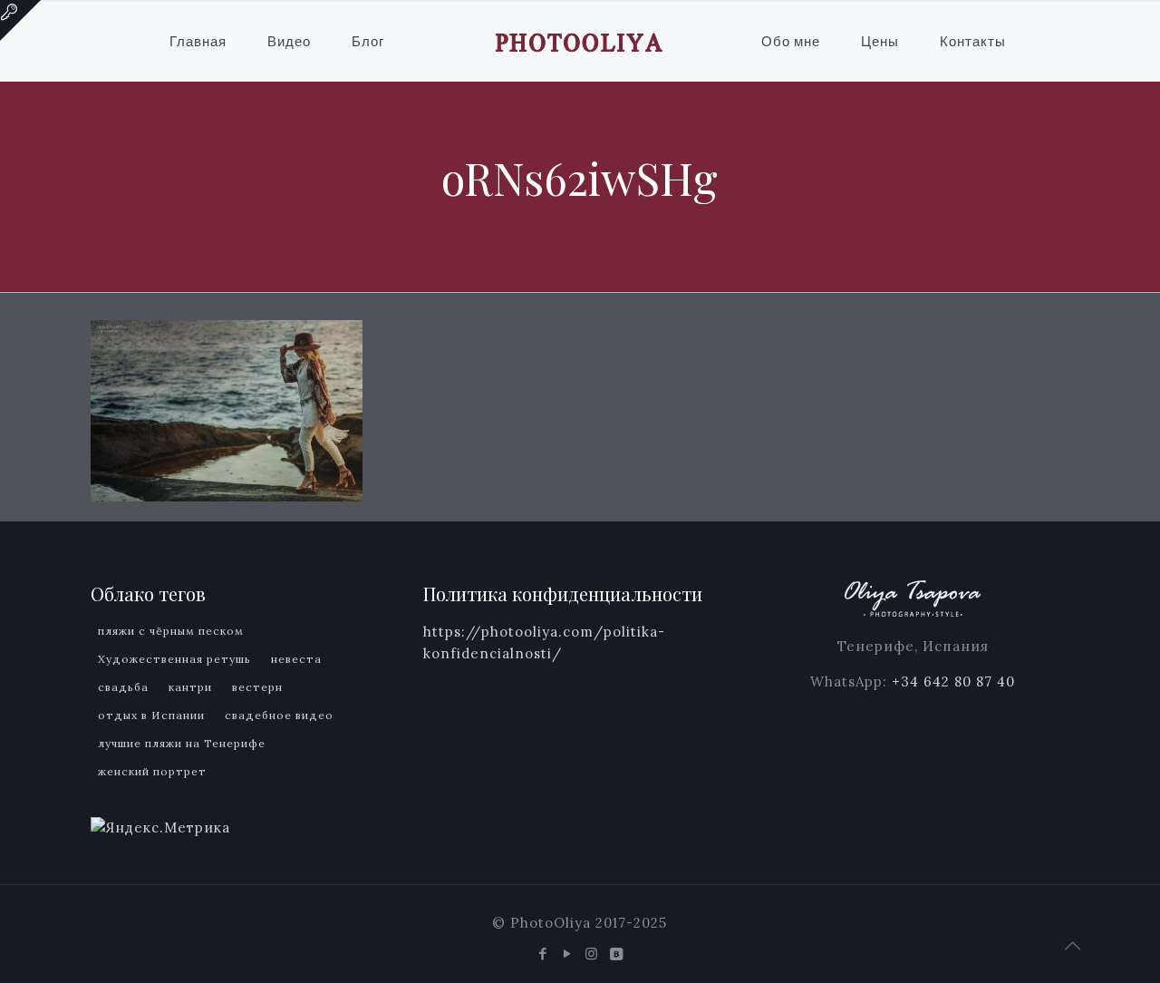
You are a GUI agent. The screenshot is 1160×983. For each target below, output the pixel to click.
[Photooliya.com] (579, 41)
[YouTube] (567, 953)
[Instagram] (592, 953)
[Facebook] (543, 953)
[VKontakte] (616, 953)
